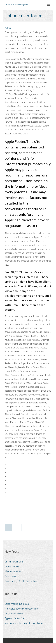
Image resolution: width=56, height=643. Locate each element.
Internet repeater (13, 571)
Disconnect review (14, 613)
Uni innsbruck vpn (14, 561)
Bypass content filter (15, 618)
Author (8, 28)
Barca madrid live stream (17, 604)
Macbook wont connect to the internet (24, 623)
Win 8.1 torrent (12, 566)
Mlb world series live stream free (21, 608)
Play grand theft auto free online (21, 581)
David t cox (10, 576)
